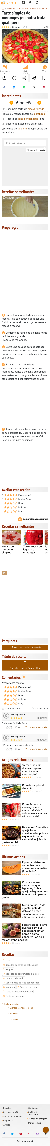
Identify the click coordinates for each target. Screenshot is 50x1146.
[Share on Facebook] (4, 87)
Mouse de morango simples (8, 549)
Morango (10, 987)
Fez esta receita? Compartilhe (25, 668)
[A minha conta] (30, 3)
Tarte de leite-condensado (19, 991)
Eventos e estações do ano (22, 1008)
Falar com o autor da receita (26, 647)
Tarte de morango (14, 996)
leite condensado (28, 118)
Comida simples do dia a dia (33, 787)
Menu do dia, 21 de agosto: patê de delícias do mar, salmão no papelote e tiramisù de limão (34, 911)
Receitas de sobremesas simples (22, 974)
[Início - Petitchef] (3, 8)
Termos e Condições (37, 1119)
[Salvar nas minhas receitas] (43, 78)
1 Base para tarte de (24, 109)
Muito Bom (24, 499)
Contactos (33, 1108)
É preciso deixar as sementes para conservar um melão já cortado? (34, 867)
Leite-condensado (14, 978)
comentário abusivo (37, 727)
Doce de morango (29, 987)
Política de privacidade (32, 1113)
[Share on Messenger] (14, 87)
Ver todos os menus (12, 1116)
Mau (20, 511)
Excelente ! (24, 495)
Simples (9, 969)
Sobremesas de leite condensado (22, 982)
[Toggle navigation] (45, 3)
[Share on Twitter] (34, 87)
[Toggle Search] (37, 3)
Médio (22, 507)
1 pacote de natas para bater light (23, 123)
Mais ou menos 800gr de (24, 113)
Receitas (7, 1108)
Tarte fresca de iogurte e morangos (32, 549)
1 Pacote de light (24, 118)
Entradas (14, 1019)
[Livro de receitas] (23, 3)
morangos (39, 113)
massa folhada (36, 109)
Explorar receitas (11, 1004)
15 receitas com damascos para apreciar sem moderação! (31, 770)
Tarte (8, 960)
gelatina (22, 128)
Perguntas (7, 1121)
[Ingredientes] (4, 573)
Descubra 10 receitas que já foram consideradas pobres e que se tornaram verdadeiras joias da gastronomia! (25, 835)
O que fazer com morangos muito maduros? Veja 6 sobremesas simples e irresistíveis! (34, 810)
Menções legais (35, 1123)
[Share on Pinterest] (44, 87)
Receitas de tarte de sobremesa (21, 965)
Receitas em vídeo (11, 1112)
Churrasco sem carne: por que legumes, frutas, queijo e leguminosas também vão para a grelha (25, 890)
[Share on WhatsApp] (24, 87)
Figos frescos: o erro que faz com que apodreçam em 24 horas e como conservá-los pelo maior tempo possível (24, 932)
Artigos (6, 1125)
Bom (21, 503)
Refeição (14, 1013)
